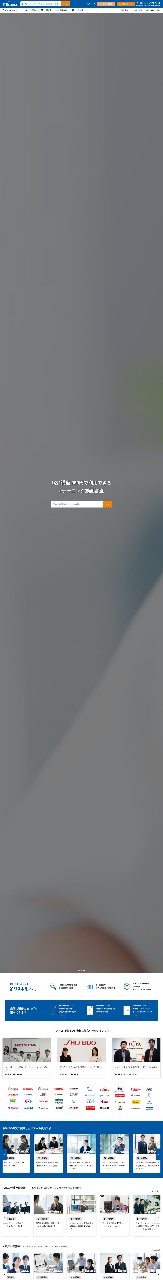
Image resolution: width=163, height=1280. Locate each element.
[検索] (65, 3)
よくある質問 (137, 10)
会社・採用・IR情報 (153, 10)
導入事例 (124, 10)
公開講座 (47, 10)
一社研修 (31, 10)
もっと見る (156, 1191)
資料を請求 (107, 3)
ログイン (90, 3)
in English (78, 10)
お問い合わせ (126, 3)
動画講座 (62, 10)
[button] (79, 970)
